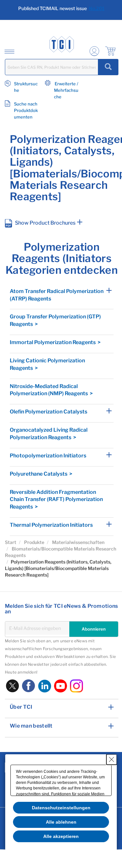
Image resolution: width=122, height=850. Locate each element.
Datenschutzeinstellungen (61, 807)
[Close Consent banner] (111, 759)
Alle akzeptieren (61, 836)
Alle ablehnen (61, 822)
